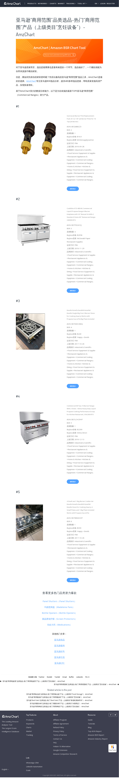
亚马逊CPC (59, 663)
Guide (90, 720)
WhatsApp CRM (32, 763)
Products (31, 3)
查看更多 (73, 189)
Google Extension (60, 750)
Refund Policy (58, 727)
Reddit (49, 677)
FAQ (55, 742)
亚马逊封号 (59, 651)
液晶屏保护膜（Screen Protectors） (59, 618)
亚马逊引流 (59, 657)
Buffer (71, 677)
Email (64, 677)
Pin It (87, 677)
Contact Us (57, 739)
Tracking (29, 735)
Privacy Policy (58, 731)
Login (103, 3)
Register (111, 3)
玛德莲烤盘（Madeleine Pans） (59, 607)
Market (61, 3)
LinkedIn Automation (34, 766)
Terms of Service (60, 735)
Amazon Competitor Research (65, 754)
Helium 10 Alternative (61, 746)
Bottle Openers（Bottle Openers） (59, 613)
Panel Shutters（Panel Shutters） (59, 601)
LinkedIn (79, 677)
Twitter (41, 677)
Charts (53, 3)
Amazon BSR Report (96, 735)
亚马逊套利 (59, 645)
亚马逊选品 (59, 639)
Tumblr (57, 677)
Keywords (30, 723)
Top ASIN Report (95, 731)
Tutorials (91, 723)
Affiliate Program (60, 720)
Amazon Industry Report (98, 739)
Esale (28, 770)
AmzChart (31, 81)
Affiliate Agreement (61, 723)
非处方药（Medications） (59, 624)
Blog (89, 727)
